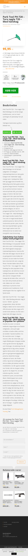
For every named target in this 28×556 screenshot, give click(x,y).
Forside (5, 522)
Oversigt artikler (15, 522)
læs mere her (10, 69)
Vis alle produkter (8, 524)
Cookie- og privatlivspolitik (10, 547)
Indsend (21, 462)
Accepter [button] (14, 553)
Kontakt (5, 526)
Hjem (4, 11)
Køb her (10, 90)
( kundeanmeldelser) (16, 96)
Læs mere (11, 551)
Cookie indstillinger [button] (19, 551)
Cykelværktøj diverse (10, 11)
